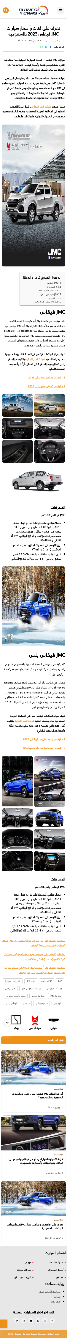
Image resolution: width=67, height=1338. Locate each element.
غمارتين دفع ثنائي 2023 (40, 377)
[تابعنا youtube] (31, 1320)
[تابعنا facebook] (52, 1320)
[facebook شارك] (50, 46)
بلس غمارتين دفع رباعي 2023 (38, 747)
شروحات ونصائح (22, 1277)
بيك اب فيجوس (54, 988)
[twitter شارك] (46, 46)
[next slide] (7, 1022)
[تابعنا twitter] (38, 1320)
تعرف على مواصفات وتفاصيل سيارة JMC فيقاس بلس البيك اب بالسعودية (35, 1226)
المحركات (51, 287)
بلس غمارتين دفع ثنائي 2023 (38, 739)
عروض (28, 1262)
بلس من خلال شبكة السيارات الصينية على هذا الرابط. (34, 956)
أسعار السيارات (55, 1269)
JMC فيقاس (52, 283)
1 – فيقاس (59, 377)
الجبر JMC (30, 981)
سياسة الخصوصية (49, 1291)
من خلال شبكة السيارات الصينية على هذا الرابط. (33, 943)
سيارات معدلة (24, 1269)
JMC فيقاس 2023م (46, 290)
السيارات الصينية (12, 981)
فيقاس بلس (11, 1003)
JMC (60, 981)
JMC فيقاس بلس (49, 294)
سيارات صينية (37, 996)
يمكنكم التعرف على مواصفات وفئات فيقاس (41, 940)
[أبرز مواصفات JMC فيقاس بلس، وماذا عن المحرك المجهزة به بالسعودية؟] (33, 1067)
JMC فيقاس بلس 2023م (44, 301)
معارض (59, 1277)
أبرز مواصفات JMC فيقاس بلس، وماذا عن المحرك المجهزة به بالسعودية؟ (37, 1095)
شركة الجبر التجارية (41, 106)
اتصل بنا (55, 1301)
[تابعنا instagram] (45, 1320)
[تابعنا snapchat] (23, 1320)
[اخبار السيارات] (33, 10)
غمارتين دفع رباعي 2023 (40, 386)
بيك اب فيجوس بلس (31, 988)
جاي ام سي (10, 988)
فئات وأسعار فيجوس (15, 996)
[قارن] (3, 1324)
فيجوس (57, 1003)
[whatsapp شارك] (41, 46)
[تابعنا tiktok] (16, 1320)
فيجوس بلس (42, 1003)
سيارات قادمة (56, 1262)
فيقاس (26, 1003)
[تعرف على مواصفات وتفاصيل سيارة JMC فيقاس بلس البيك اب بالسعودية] (33, 1198)
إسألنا (57, 1296)
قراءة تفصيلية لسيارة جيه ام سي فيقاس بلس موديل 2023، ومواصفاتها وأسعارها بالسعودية (36, 1161)
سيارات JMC (55, 996)
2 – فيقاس (59, 386)
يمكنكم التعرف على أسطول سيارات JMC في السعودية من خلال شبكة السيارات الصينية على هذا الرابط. (34, 970)
